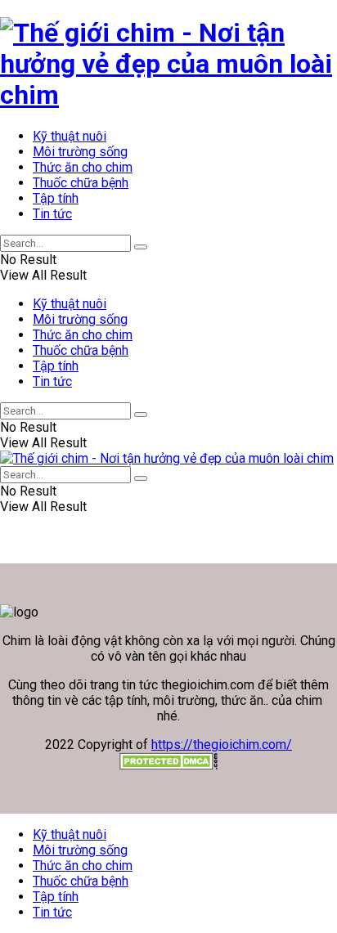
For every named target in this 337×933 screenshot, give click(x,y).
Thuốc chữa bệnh (80, 183)
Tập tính (56, 198)
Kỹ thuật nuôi (69, 136)
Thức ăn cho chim (83, 167)
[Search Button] (140, 246)
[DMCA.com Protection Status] (168, 765)
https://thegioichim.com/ (221, 744)
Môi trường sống (80, 151)
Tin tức (52, 214)
